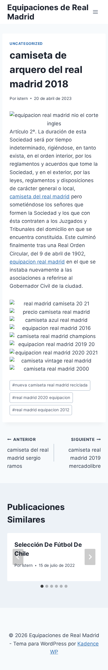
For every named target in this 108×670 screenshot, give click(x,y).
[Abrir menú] (95, 11)
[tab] (42, 586)
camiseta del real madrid (40, 197)
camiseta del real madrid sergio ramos (28, 453)
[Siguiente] (90, 557)
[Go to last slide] (18, 557)
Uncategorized (26, 43)
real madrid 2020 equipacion (41, 397)
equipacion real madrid (37, 262)
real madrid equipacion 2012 (40, 409)
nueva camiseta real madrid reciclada (50, 385)
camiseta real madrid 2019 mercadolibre (84, 453)
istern (22, 98)
